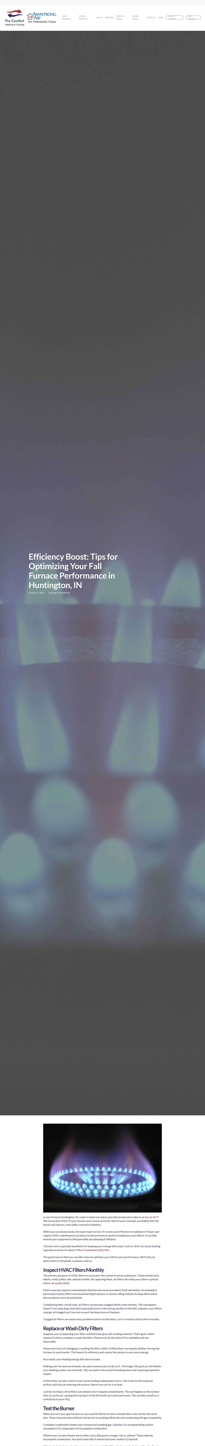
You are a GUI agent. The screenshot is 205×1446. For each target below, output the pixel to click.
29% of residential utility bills (92, 1250)
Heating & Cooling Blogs (59, 593)
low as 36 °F (152, 1217)
